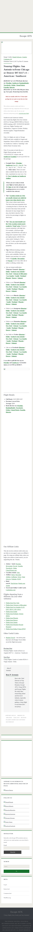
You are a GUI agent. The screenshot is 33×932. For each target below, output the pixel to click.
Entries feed (7, 889)
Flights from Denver (12, 620)
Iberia (13, 575)
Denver (14, 278)
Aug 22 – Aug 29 (18, 165)
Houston (21, 269)
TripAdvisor (14, 583)
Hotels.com (21, 583)
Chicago (15, 287)
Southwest (15, 83)
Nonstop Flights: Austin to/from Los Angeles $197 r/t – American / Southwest (15, 652)
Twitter (10, 822)
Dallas (8, 271)
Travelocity (7, 85)
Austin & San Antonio (17, 271)
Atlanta (20, 278)
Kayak (15, 566)
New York (9, 274)
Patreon (11, 790)
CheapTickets (20, 85)
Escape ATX (26, 36)
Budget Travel (10, 637)
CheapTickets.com (11, 570)
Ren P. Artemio (23, 61)
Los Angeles (10, 276)
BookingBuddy (24, 83)
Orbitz (13, 85)
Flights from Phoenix (12, 618)
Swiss (19, 577)
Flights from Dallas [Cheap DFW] (16, 629)
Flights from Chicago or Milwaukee (16, 605)
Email (5, 845)
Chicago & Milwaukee (20, 274)
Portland (23, 276)
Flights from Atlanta (11, 622)
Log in (5, 884)
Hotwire (12, 87)
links (9, 187)
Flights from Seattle (11, 611)
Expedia (6, 87)
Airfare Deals (10, 715)
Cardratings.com (10, 590)
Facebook (12, 826)
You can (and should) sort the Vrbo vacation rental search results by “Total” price (15, 224)
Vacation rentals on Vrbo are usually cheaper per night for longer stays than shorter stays (16, 198)
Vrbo (18, 572)
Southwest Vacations (10, 156)
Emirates (14, 579)
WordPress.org (7, 897)
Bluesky (11, 806)
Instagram (12, 814)
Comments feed (7, 893)
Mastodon (12, 810)
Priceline (8, 83)
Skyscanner (9, 566)
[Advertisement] (16, 16)
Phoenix (8, 278)
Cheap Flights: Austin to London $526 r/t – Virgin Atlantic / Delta (16, 660)
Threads (11, 802)
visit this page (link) (24, 113)
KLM (19, 579)
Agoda (8, 585)
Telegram (12, 818)
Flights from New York (12, 603)
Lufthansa (14, 577)
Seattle (17, 276)
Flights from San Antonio (15, 719)
